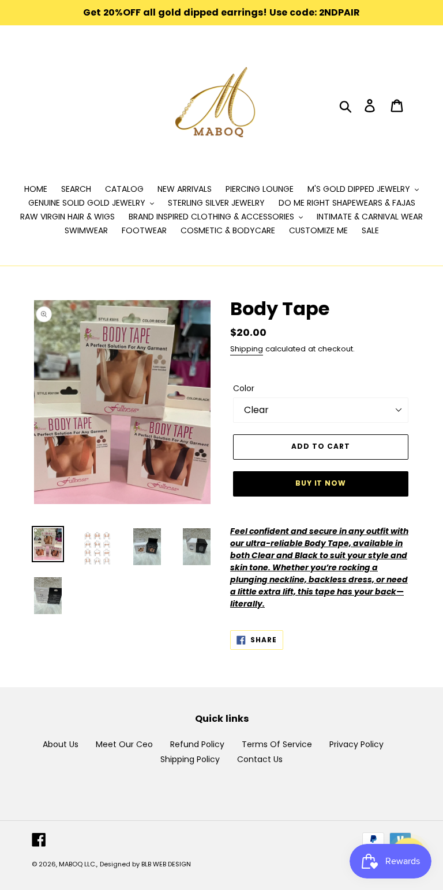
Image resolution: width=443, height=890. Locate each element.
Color (243, 388)
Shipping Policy (190, 759)
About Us (60, 744)
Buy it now (321, 483)
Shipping (246, 348)
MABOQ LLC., (78, 864)
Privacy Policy (356, 744)
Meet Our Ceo (124, 744)
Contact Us (260, 759)
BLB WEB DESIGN (166, 864)
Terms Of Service (277, 744)
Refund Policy (197, 744)
